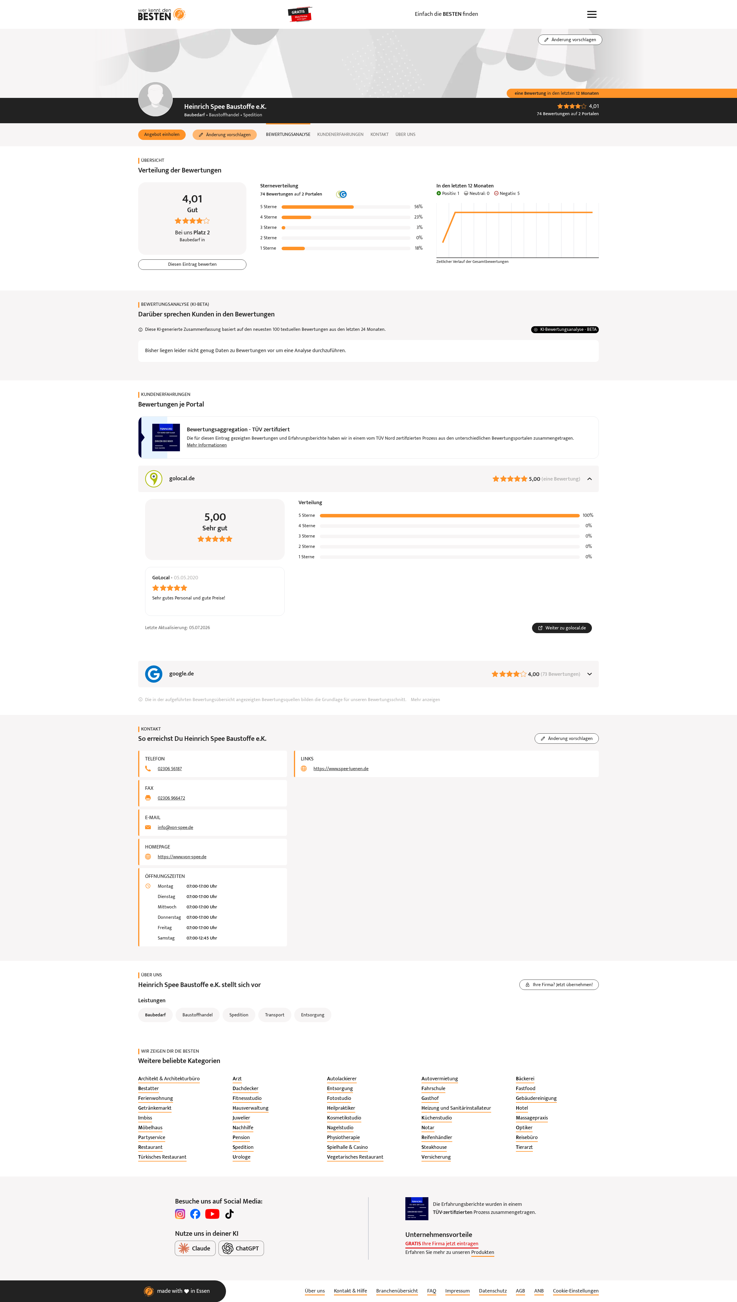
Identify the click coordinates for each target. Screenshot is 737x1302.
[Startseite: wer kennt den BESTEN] (162, 14)
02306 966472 (171, 798)
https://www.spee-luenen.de (341, 769)
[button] (162, 135)
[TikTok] (229, 1214)
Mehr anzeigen (425, 700)
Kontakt (380, 134)
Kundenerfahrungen (340, 134)
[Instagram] (180, 1214)
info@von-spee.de (175, 827)
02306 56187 (170, 769)
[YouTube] (212, 1214)
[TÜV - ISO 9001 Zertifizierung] (416, 1208)
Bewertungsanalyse (288, 134)
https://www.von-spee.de (182, 857)
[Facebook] (195, 1214)
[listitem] (169, 1079)
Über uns (405, 134)
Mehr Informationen (207, 445)
